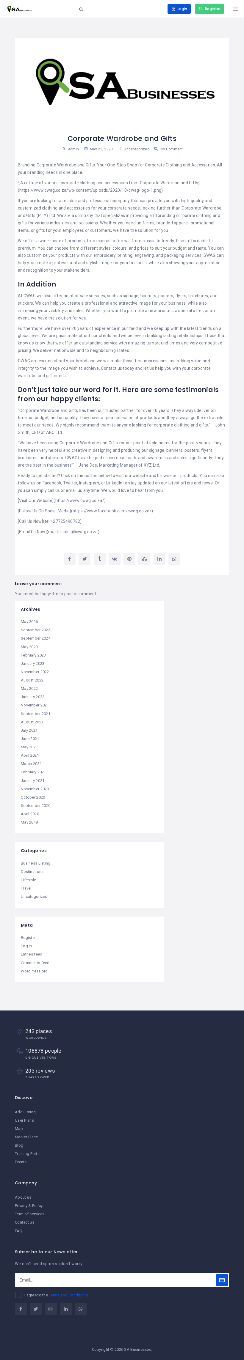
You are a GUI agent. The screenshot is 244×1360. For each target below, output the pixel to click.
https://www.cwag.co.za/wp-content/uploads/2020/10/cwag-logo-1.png (90, 190)
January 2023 (32, 663)
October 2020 (33, 797)
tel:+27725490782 (62, 521)
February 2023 (33, 655)
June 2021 (30, 738)
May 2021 (29, 747)
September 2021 (35, 714)
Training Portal (27, 1153)
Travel (26, 888)
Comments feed (35, 963)
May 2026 (29, 621)
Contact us (24, 1222)
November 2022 (35, 672)
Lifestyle (28, 880)
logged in (49, 593)
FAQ (18, 1231)
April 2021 (30, 755)
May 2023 (29, 647)
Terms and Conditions (68, 1295)
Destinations (32, 871)
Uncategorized (136, 149)
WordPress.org (34, 971)
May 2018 (29, 822)
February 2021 (33, 772)
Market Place (26, 1137)
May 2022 (29, 688)
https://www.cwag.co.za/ (79, 500)
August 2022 (32, 680)
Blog (19, 1145)
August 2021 (32, 722)
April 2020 (30, 814)
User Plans (24, 1120)
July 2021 (29, 730)
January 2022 (32, 697)
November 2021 (35, 705)
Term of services (29, 1214)
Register (28, 937)
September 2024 (35, 638)
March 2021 (31, 763)
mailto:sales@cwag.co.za (73, 531)
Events (21, 1162)
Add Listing (25, 1112)
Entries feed (31, 954)
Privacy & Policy (29, 1205)
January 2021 (32, 780)
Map (19, 1128)
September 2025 (35, 630)
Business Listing (35, 863)
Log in (26, 946)
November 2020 (35, 789)
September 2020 (35, 805)
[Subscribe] (222, 1280)
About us (23, 1197)
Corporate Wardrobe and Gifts (66, 165)
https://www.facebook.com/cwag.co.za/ (112, 511)
